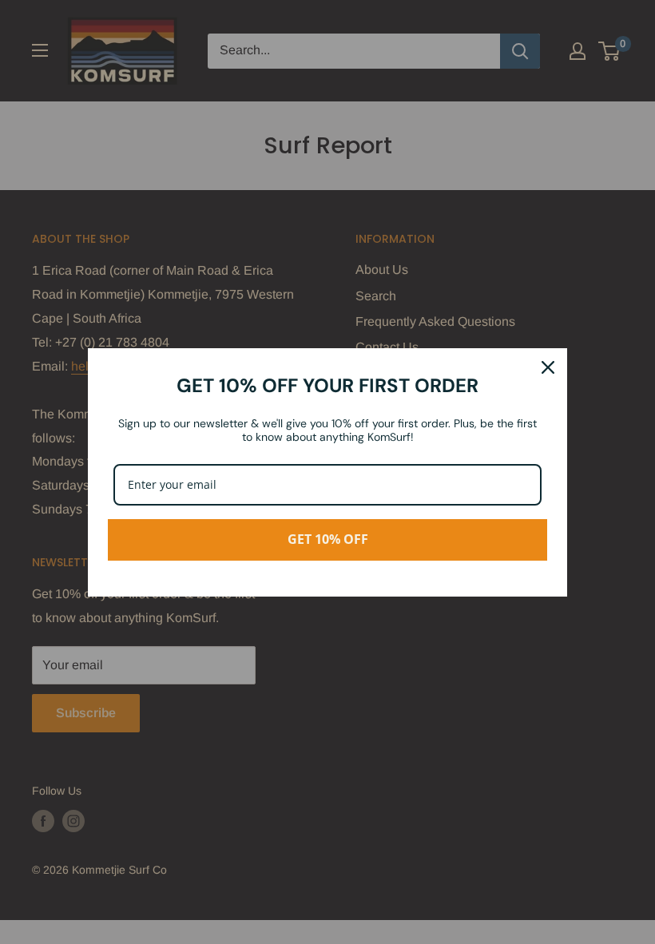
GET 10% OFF (328, 539)
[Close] (548, 367)
